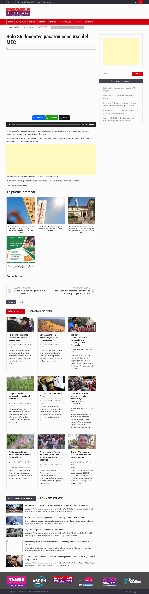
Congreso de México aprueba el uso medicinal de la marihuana (19, 396)
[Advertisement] (51, 159)
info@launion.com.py (46, 2)
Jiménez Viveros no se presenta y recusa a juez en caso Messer (81, 454)
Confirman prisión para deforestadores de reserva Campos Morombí (20, 454)
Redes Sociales (27, 27)
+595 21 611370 (29, 2)
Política (32, 22)
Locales (21, 302)
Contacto (89, 22)
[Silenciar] (87, 124)
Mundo (42, 22)
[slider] (92, 124)
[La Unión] (74, 12)
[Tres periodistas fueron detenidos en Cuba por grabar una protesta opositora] (51, 441)
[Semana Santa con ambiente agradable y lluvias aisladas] (51, 324)
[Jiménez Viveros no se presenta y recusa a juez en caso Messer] (82, 441)
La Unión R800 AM (16, 345)
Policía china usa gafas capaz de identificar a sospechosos (18, 337)
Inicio (10, 22)
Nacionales (21, 22)
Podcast (77, 22)
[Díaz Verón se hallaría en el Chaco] (51, 383)
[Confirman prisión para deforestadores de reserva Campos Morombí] (20, 441)
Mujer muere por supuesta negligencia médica (45, 530)
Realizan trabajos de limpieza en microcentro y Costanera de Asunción (55, 517)
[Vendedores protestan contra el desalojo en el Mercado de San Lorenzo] (14, 508)
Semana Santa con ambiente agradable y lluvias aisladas (49, 337)
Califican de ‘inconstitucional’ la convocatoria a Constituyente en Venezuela (79, 340)
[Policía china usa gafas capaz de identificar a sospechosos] (20, 324)
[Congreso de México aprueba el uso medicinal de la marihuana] (20, 383)
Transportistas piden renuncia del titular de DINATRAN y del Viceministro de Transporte (80, 398)
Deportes (52, 22)
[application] (51, 124)
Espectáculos (65, 22)
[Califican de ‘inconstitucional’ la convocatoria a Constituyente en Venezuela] (82, 324)
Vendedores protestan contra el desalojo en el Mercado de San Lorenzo (56, 505)
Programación (13, 27)
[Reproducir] (9, 124)
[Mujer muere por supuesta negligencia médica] (14, 532)
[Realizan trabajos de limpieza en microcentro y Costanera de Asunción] (14, 520)
